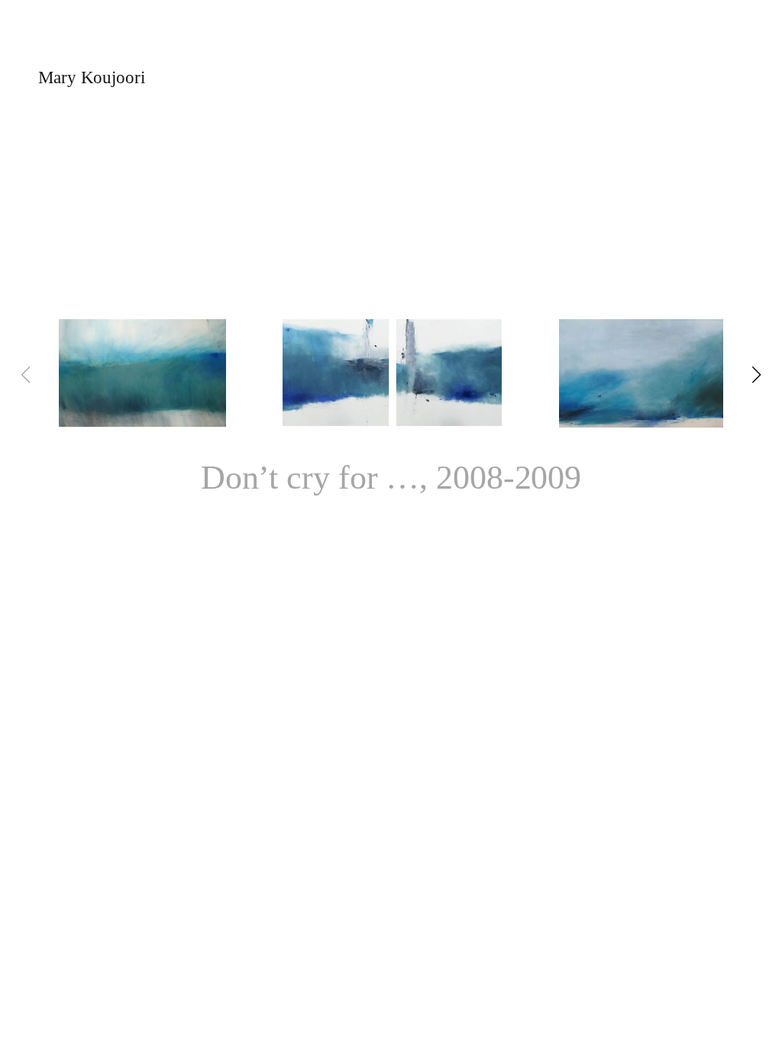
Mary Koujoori (91, 77)
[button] (756, 375)
